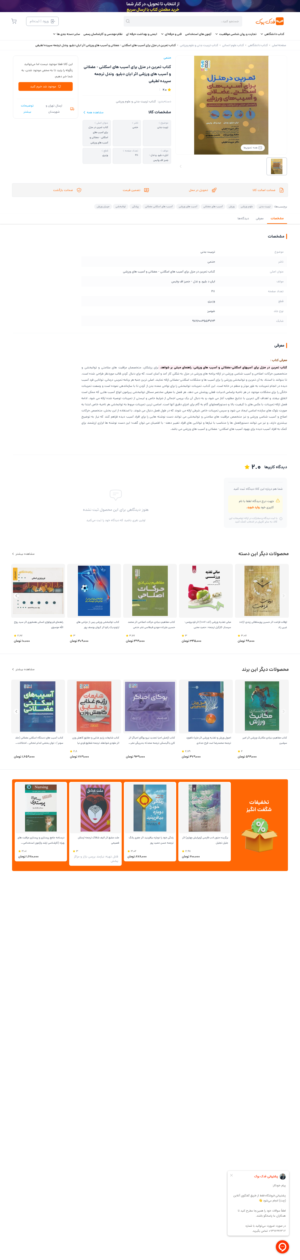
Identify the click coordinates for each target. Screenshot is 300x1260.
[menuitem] (272, 34)
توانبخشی (121, 206)
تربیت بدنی (265, 206)
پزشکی (135, 206)
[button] (16, 596)
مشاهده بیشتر (25, 554)
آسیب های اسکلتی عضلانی (159, 206)
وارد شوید (253, 507)
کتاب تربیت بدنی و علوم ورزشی (136, 101)
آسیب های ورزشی (188, 206)
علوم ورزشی (247, 206)
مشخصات (277, 218)
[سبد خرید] (13, 21)
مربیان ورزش (103, 206)
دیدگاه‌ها (243, 218)
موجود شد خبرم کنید (43, 86)
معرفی (260, 218)
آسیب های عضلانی (213, 206)
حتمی (167, 58)
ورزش (232, 206)
